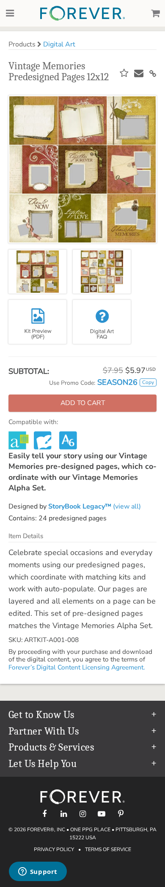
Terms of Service (108, 849)
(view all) (94, 506)
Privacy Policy (54, 849)
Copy (148, 382)
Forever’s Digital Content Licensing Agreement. (76, 667)
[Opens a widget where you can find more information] (37, 872)
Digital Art (59, 44)
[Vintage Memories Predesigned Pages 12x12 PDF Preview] (37, 322)
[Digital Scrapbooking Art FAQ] (102, 322)
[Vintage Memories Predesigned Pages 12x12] (37, 272)
